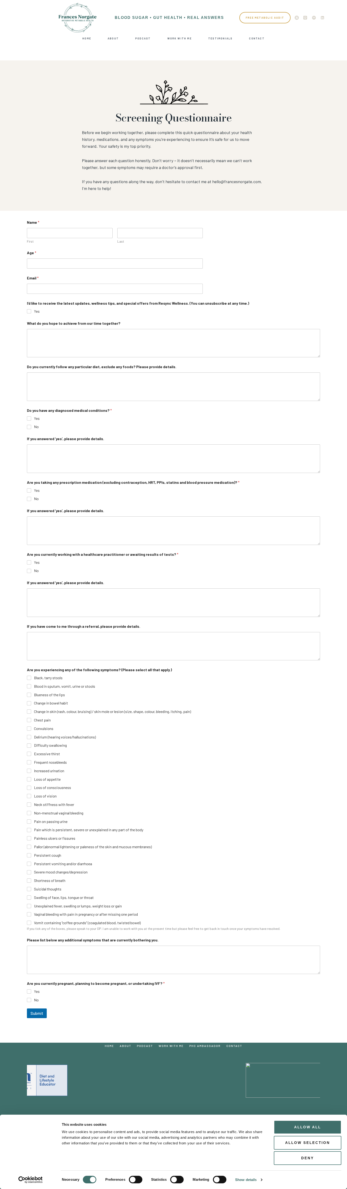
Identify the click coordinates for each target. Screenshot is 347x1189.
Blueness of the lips (49, 694)
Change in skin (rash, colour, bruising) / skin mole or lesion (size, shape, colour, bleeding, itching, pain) (112, 711)
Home (86, 38)
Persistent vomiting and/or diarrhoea (63, 863)
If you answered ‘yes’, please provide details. (65, 438)
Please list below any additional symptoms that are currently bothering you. (92, 940)
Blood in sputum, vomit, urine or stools (64, 686)
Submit (36, 1013)
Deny (307, 1158)
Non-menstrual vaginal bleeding (58, 813)
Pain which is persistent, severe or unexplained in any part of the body (88, 829)
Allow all (307, 1127)
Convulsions (43, 728)
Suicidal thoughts (47, 889)
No (36, 426)
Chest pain (42, 720)
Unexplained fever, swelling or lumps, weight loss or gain (78, 906)
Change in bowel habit (51, 703)
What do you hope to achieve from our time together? (73, 323)
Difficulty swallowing (50, 745)
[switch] (135, 1179)
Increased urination (49, 770)
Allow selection (307, 1143)
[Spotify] (314, 17)
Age (31, 252)
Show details (246, 1180)
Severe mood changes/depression (61, 872)
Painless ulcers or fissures (54, 838)
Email (33, 278)
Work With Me (179, 38)
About (113, 38)
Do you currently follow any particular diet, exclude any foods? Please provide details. (101, 366)
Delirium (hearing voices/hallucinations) (65, 737)
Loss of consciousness (52, 787)
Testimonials (220, 38)
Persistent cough (47, 855)
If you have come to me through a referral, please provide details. (83, 626)
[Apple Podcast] (305, 17)
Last (120, 241)
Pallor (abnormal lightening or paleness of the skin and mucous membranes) (93, 846)
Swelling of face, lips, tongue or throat (64, 897)
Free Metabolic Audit (265, 17)
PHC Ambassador (205, 1045)
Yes (37, 311)
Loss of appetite (47, 779)
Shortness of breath (49, 880)
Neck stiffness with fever (54, 804)
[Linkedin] (322, 17)
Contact (256, 38)
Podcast (143, 38)
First (30, 241)
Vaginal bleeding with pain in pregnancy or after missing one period (86, 914)
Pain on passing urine (51, 821)
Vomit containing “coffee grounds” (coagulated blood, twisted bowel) (87, 922)
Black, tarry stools (48, 677)
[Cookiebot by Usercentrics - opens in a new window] (30, 1179)
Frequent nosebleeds (50, 762)
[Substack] (296, 17)
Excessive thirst (47, 753)
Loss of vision (45, 796)
